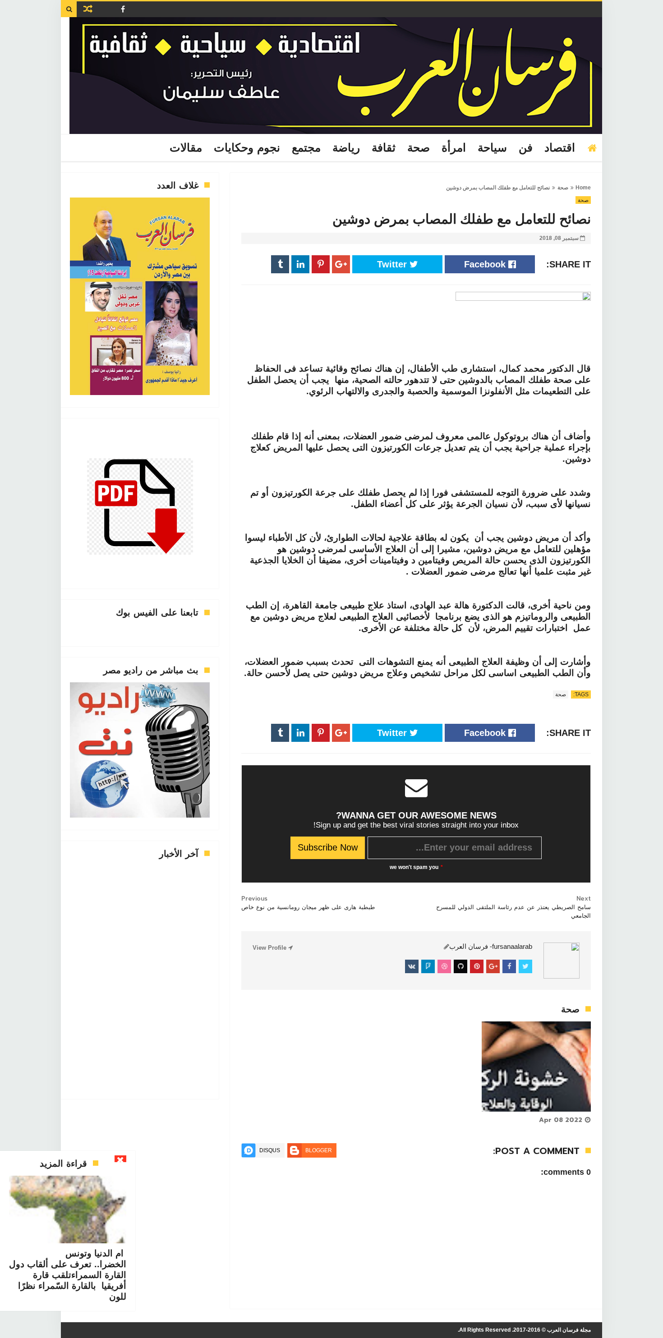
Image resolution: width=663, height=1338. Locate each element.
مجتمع (306, 147)
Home (583, 187)
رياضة (346, 147)
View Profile (270, 947)
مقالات (186, 147)
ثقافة (384, 147)
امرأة (454, 147)
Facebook (486, 264)
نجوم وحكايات (247, 147)
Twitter (393, 264)
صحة (418, 147)
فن (526, 147)
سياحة (492, 147)
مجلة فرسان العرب (569, 1330)
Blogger (318, 1150)
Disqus (269, 1150)
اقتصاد (559, 147)
